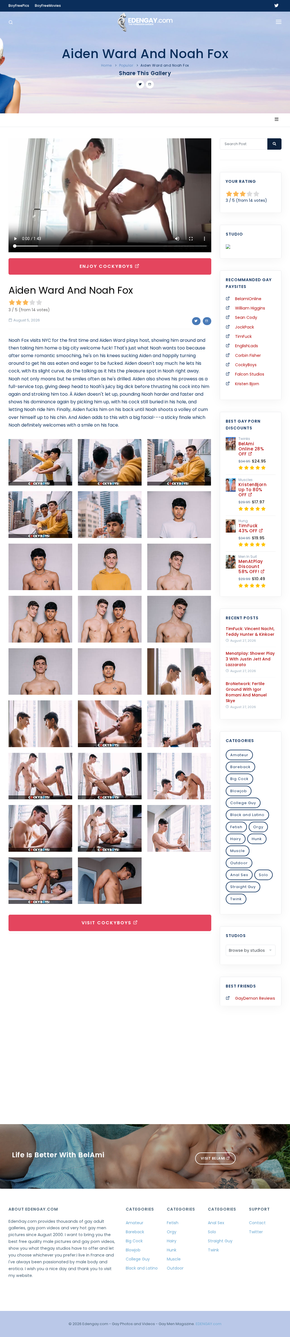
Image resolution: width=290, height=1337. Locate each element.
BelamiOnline (248, 299)
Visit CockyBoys (107, 922)
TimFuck (243, 336)
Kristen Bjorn (247, 384)
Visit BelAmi (214, 1158)
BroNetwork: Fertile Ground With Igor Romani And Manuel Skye (246, 692)
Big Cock (239, 778)
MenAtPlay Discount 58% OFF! (250, 566)
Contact (257, 1223)
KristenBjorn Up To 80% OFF (252, 490)
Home (106, 65)
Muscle (237, 850)
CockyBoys (246, 365)
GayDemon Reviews (255, 998)
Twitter (256, 1232)
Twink (236, 899)
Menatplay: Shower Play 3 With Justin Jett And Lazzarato (250, 659)
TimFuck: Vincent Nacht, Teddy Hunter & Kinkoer (250, 631)
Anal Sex (239, 875)
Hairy (235, 839)
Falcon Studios (249, 374)
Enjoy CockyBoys (107, 266)
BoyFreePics (18, 5)
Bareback (240, 767)
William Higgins (250, 308)
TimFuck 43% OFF (248, 528)
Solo (263, 875)
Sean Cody (246, 317)
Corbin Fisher (248, 355)
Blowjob (238, 791)
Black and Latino (247, 814)
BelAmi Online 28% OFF (251, 449)
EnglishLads (246, 346)
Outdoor (239, 863)
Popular (126, 65)
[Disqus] (109, 1015)
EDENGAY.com (208, 1324)
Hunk (257, 839)
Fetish (236, 827)
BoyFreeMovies (48, 5)
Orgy (258, 827)
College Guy (243, 803)
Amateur (239, 755)
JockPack (244, 327)
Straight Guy (243, 886)
